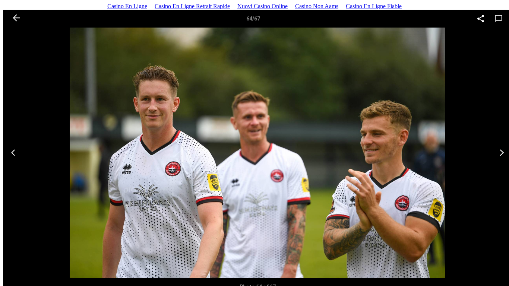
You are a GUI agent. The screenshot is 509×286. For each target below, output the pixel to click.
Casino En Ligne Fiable (374, 6)
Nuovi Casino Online (262, 6)
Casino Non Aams (316, 6)
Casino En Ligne (127, 6)
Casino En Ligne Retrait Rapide (192, 6)
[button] (480, 20)
